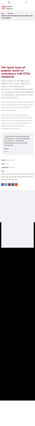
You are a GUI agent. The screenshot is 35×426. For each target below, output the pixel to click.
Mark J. (6, 148)
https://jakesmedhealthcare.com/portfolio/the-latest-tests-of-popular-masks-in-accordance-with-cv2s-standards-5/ (17, 176)
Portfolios (10, 13)
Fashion (12, 167)
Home (3, 13)
